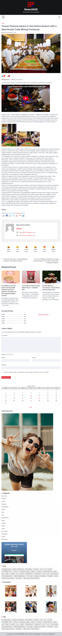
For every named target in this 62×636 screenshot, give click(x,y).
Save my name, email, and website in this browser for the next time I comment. (26, 372)
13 (31, 395)
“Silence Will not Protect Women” (31, 578)
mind (48, 573)
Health (3, 520)
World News (4, 539)
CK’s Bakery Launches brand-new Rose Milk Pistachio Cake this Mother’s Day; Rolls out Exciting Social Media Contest (9, 290)
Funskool (39, 571)
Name (4, 357)
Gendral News (5, 517)
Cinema (3, 501)
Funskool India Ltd (47, 571)
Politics (3, 525)
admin (4, 32)
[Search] (59, 17)
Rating (4, 354)
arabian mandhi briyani (18, 569)
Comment (5, 335)
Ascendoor (37, 634)
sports (56, 576)
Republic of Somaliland (39, 576)
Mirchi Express (54, 573)
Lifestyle (4, 523)
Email (34, 357)
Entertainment (5, 506)
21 (39, 398)
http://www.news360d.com (27, 235)
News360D (31, 9)
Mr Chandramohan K (7, 576)
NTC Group (29, 576)
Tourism (3, 536)
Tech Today (4, 531)
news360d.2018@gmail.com (27, 232)
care (41, 569)
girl (3, 573)
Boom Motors (29, 569)
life (17, 573)
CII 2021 (50, 569)
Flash (3, 512)
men (44, 573)
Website (4, 365)
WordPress (52, 634)
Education (4, 504)
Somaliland (50, 576)
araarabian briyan (6, 569)
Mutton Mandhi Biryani (19, 576)
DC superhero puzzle (24, 571)
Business (4, 498)
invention (12, 573)
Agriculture (4, 496)
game (55, 571)
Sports (3, 528)
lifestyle (22, 573)
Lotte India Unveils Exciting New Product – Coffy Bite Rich (31, 287)
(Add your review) (43, 314)
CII (45, 569)
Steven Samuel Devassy (8, 578)
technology (18, 578)
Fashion (3, 509)
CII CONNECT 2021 (6, 571)
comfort (15, 571)
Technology (4, 534)
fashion (33, 571)
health (7, 573)
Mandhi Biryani (29, 573)
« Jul (30, 407)
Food (3, 23)
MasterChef (38, 573)
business (36, 569)
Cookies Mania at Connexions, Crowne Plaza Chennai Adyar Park (51, 287)
